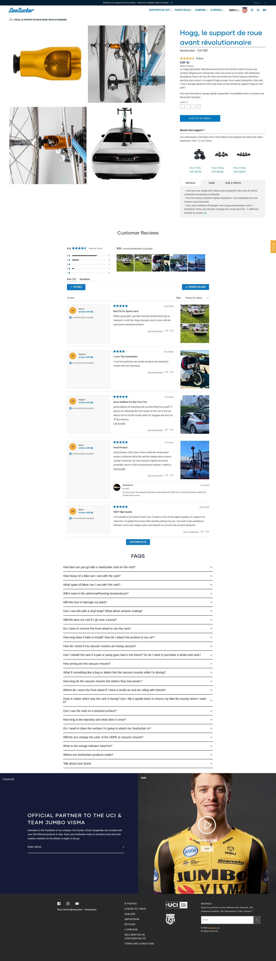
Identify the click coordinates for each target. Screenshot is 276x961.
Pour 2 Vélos (218, 168)
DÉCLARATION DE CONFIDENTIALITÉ (135, 936)
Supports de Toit (159, 10)
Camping (200, 10)
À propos (216, 10)
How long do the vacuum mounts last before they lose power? (102, 681)
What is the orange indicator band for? (87, 746)
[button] (264, 10)
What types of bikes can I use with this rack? (91, 584)
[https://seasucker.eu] (11, 20)
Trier (178, 298)
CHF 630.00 (239, 171)
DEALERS (129, 914)
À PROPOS (130, 903)
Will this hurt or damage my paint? (85, 602)
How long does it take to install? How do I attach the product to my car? (109, 637)
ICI (205, 212)
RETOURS (129, 924)
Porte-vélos (183, 10)
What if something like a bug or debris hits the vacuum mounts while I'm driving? (114, 672)
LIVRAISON (130, 929)
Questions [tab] (85, 280)
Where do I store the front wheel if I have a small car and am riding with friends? (114, 690)
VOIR (207, 848)
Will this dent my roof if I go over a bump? (90, 619)
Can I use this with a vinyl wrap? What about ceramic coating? (103, 611)
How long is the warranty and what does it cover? (94, 719)
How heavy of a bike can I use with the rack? (91, 575)
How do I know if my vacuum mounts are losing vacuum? (99, 646)
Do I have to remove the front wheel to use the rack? (97, 628)
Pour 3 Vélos (240, 168)
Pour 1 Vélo (195, 168)
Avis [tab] (71, 280)
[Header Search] (253, 10)
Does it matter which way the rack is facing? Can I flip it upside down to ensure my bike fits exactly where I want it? (134, 700)
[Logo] (22, 10)
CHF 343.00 (195, 171)
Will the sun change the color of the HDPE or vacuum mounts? (103, 737)
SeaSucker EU (214, 927)
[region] (161, 262)
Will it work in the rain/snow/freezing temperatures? (96, 593)
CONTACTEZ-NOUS (135, 908)
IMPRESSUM (131, 919)
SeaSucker (187, 50)
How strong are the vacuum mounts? (87, 663)
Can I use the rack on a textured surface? (90, 710)
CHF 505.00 (217, 171)
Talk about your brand (77, 763)
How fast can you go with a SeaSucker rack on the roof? (99, 567)
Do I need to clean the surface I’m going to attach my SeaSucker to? (107, 728)
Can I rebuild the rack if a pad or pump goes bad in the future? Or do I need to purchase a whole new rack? (132, 654)
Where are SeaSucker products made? (88, 754)
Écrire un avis (198, 287)
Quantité (184, 102)
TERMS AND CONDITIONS (139, 943)
